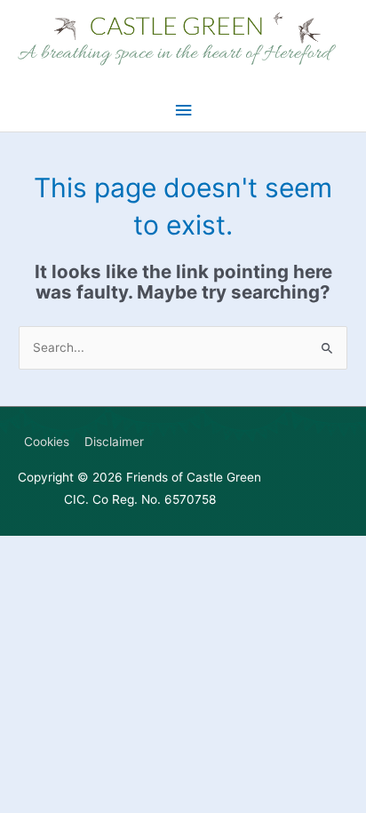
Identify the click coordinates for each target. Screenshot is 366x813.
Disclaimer (114, 441)
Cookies (46, 441)
